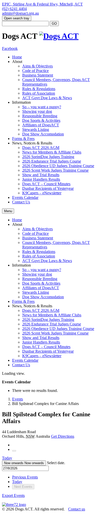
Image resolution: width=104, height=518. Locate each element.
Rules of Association (38, 93)
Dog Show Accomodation (43, 134)
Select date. (56, 463)
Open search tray (16, 18)
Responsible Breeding (39, 116)
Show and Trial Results (40, 175)
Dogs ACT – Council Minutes (46, 184)
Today (7, 458)
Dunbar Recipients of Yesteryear (48, 188)
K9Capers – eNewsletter (41, 193)
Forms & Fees (23, 138)
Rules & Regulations (38, 89)
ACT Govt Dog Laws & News (47, 98)
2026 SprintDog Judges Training (48, 157)
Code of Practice (35, 70)
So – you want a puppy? (41, 107)
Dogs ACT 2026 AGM (40, 147)
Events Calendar (25, 197)
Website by (10, 514)
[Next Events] (14, 451)
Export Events (13, 495)
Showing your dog (37, 111)
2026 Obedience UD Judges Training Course (58, 166)
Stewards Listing (35, 129)
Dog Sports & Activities (41, 120)
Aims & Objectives (37, 66)
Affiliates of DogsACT (40, 125)
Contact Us (21, 202)
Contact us (76, 509)
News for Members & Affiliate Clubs (51, 152)
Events (17, 399)
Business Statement (37, 75)
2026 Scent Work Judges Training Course (55, 170)
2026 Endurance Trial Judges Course (51, 161)
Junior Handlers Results (41, 179)
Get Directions (62, 436)
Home (17, 57)
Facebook (10, 48)
